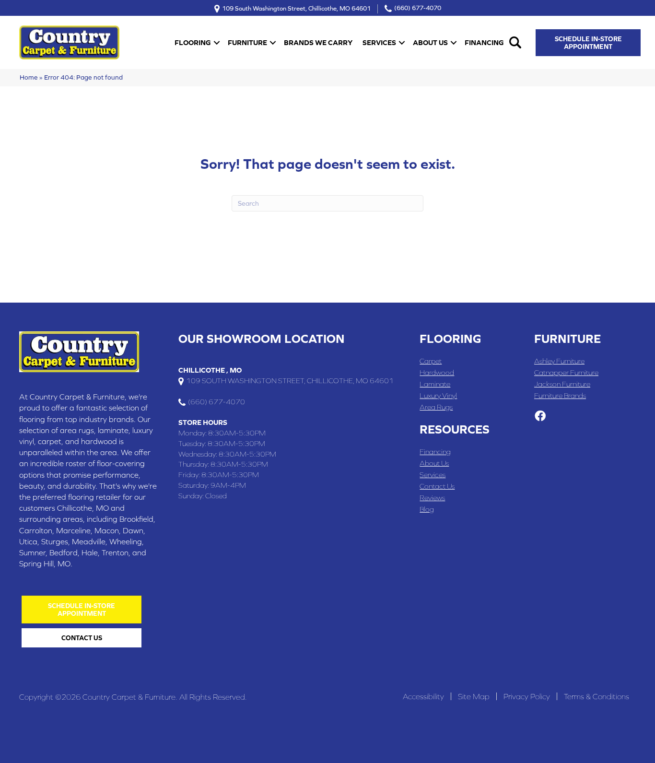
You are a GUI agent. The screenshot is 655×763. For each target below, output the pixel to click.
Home (29, 77)
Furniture (247, 42)
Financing (484, 42)
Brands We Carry (318, 42)
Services (379, 42)
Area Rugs (436, 407)
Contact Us (437, 486)
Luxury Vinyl (438, 395)
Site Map (474, 696)
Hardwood (437, 372)
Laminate (435, 384)
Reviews (432, 497)
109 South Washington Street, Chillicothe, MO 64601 (296, 8)
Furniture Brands (560, 395)
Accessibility (423, 696)
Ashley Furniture (559, 361)
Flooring (193, 42)
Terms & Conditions (596, 696)
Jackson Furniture (562, 384)
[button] (216, 42)
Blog (427, 509)
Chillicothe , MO (210, 370)
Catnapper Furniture (566, 372)
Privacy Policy (526, 696)
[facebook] (540, 417)
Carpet (431, 361)
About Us (430, 42)
